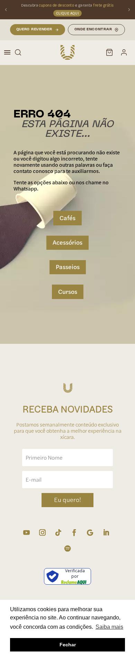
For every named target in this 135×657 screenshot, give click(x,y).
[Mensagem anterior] (5, 10)
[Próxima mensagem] (129, 10)
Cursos (67, 291)
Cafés (67, 218)
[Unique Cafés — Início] (67, 52)
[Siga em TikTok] (58, 532)
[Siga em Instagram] (42, 532)
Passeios (68, 267)
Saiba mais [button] (109, 627)
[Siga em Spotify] (67, 548)
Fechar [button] (68, 644)
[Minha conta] (124, 52)
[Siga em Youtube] (26, 532)
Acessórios (67, 242)
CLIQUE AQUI (67, 13)
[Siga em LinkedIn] (105, 532)
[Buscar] (18, 52)
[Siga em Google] (90, 532)
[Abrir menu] (7, 52)
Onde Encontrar (93, 29)
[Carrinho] (109, 52)
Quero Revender (34, 29)
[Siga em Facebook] (74, 532)
